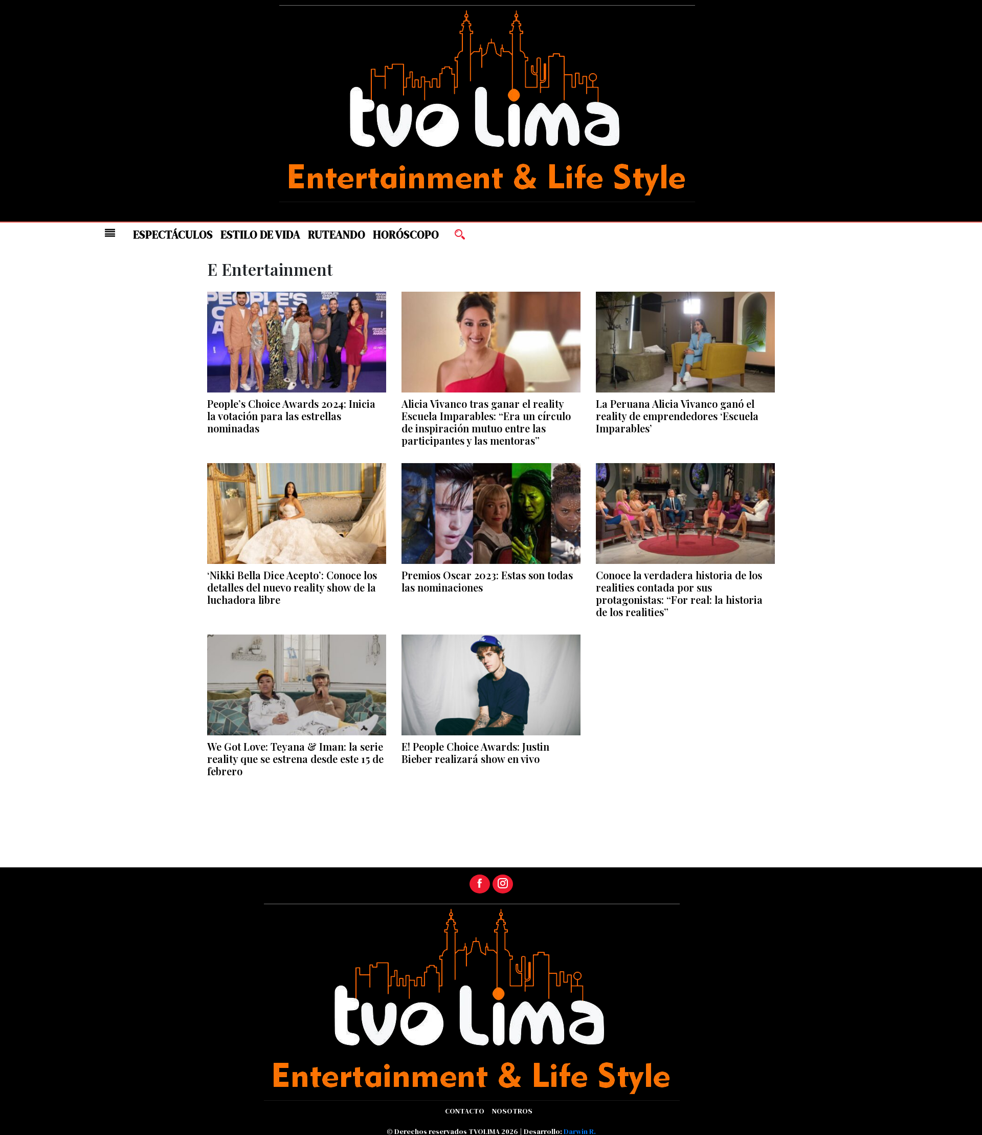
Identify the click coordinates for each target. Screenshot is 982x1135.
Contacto (464, 1111)
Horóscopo (406, 234)
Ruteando (336, 234)
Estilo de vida (260, 234)
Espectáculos (173, 234)
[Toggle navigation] (110, 233)
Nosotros (512, 1111)
